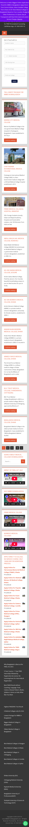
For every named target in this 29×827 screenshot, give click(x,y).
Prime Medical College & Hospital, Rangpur (13, 210)
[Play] (6, 483)
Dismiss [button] (19, 19)
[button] (25, 823)
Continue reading (10, 140)
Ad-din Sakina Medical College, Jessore (13, 271)
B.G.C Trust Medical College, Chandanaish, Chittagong (13, 390)
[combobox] (6, 55)
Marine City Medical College (12, 121)
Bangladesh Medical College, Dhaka (12, 421)
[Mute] (20, 483)
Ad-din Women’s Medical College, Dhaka (13, 300)
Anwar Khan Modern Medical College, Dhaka (13, 330)
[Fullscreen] (23, 483)
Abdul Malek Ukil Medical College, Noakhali (14, 239)
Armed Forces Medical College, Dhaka (13, 357)
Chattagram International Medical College (13, 168)
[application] (14, 478)
